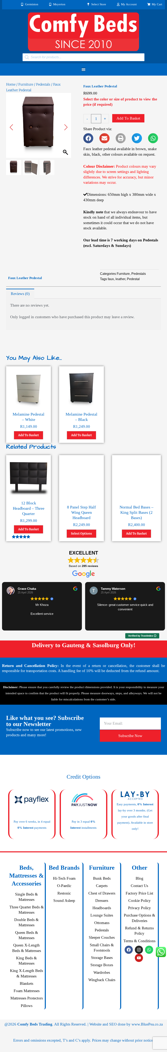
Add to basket (128, 118)
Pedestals (43, 84)
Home (10, 84)
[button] (66, 127)
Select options (81, 533)
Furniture (25, 84)
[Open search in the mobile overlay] (83, 57)
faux (111, 279)
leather (120, 279)
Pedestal (133, 279)
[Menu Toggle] (83, 69)
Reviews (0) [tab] (20, 294)
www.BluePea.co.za (147, 1024)
